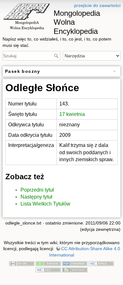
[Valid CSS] (48, 269)
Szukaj (57, 56)
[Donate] (48, 263)
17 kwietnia (72, 114)
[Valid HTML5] (101, 263)
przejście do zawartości (97, 5)
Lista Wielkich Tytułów (45, 203)
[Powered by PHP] (74, 263)
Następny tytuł (36, 197)
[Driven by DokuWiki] (74, 269)
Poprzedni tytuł (37, 190)
